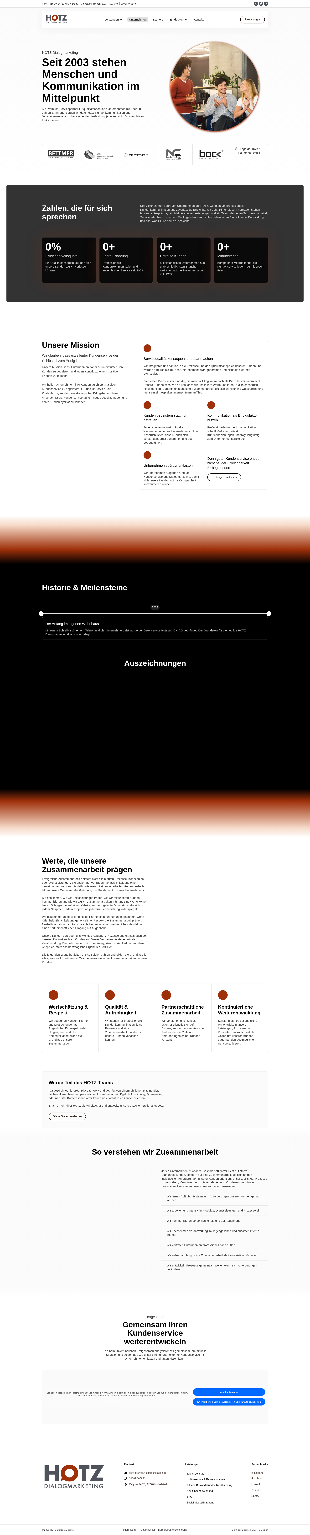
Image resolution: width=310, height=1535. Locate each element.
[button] (41, 613)
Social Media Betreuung (200, 1502)
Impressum (129, 1529)
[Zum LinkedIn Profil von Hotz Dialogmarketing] (266, 4)
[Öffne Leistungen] (121, 19)
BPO (189, 1496)
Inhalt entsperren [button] (229, 1392)
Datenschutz (147, 1529)
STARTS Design (260, 1530)
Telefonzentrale (195, 1473)
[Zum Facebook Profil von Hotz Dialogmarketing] (261, 4)
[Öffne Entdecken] (185, 19)
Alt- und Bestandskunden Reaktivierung (209, 1485)
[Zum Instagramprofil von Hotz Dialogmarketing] (256, 4)
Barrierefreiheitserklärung (172, 1529)
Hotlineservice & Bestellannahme (206, 1479)
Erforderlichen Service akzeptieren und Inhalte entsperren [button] (229, 1401)
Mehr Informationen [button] (117, 1401)
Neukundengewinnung (200, 1491)
